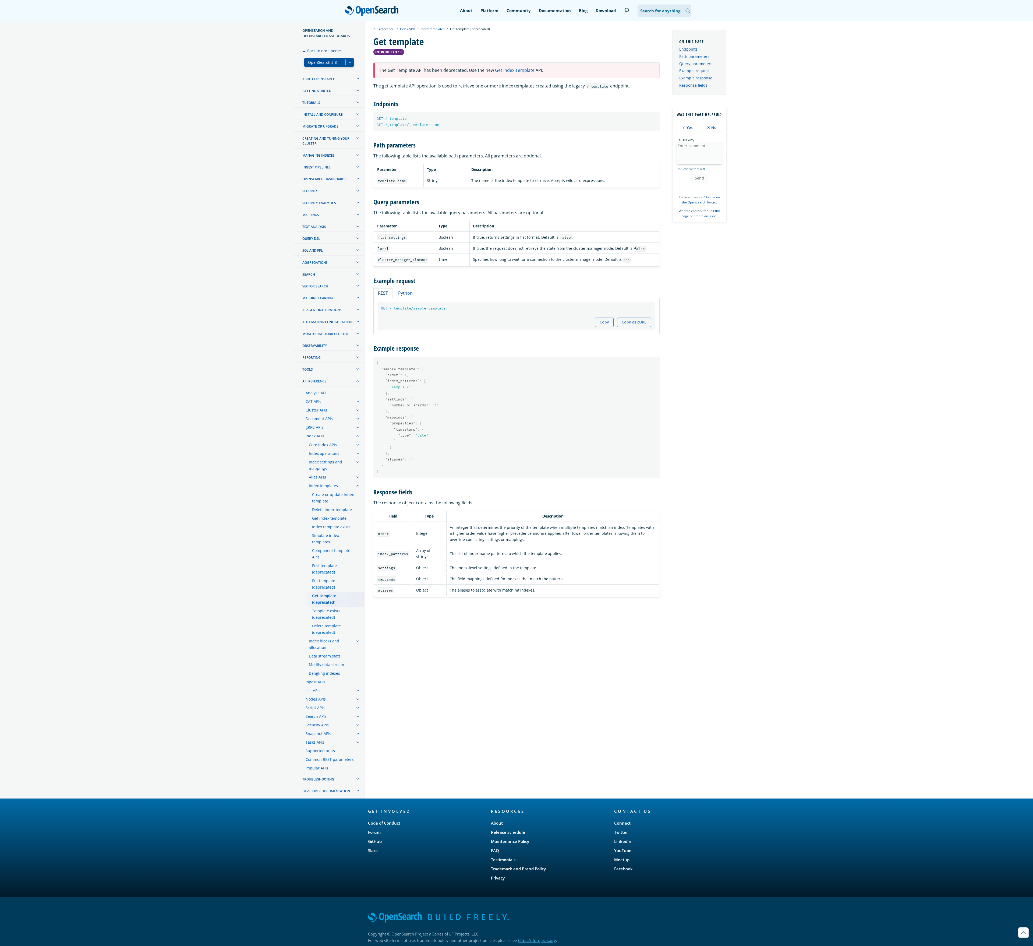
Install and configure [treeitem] (322, 114)
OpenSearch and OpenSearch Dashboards (326, 33)
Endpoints (688, 49)
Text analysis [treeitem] (314, 226)
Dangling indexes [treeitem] (324, 673)
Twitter (621, 832)
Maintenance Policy (510, 841)
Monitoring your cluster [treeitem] (325, 334)
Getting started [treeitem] (316, 91)
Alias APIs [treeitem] (317, 477)
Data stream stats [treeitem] (325, 656)
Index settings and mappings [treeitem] (325, 465)
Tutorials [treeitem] (311, 102)
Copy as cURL (634, 322)
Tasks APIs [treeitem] (315, 742)
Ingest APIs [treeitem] (315, 681)
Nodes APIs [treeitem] (316, 699)
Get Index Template (515, 70)
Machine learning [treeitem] (318, 298)
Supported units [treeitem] (320, 750)
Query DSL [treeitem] (311, 238)
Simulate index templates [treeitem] (325, 538)
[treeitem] (357, 78)
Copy (604, 322)
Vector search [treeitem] (315, 286)
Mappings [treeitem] (310, 215)
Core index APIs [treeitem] (323, 444)
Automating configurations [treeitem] (327, 322)
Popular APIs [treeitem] (317, 768)
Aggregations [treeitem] (315, 262)
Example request (694, 70)
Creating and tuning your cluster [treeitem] (325, 141)
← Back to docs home (321, 50)
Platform (489, 10)
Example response (695, 77)
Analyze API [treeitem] (316, 392)
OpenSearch (372, 11)
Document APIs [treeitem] (319, 418)
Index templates (433, 29)
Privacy (498, 878)
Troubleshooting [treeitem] (318, 779)
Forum (374, 832)
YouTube (622, 850)
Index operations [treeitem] (324, 453)
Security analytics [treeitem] (319, 203)
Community (519, 10)
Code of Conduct (384, 823)
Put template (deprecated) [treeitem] (323, 584)
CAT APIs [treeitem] (313, 401)
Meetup (621, 859)
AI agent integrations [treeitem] (322, 310)
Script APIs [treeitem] (315, 707)
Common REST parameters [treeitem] (330, 759)
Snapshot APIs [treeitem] (318, 733)
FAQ (495, 850)
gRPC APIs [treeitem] (314, 427)
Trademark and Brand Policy (518, 868)
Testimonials (503, 859)
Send (699, 178)
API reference (383, 29)
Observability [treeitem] (314, 345)
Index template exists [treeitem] (331, 526)
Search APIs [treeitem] (316, 716)
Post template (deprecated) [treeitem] (324, 569)
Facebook (623, 868)
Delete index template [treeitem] (332, 509)
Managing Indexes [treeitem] (318, 155)
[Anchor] (401, 103)
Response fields (693, 85)
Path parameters (694, 56)
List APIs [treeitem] (313, 690)
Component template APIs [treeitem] (331, 554)
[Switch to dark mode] (626, 10)
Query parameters (695, 63)
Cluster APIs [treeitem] (316, 410)
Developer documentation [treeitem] (326, 791)
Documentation (555, 10)
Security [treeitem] (310, 191)
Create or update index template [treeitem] (333, 498)
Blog (583, 10)
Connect (622, 823)
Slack (373, 850)
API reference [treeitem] (314, 381)
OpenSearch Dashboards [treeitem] (324, 179)
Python (405, 293)
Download (606, 10)
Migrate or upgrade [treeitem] (320, 126)
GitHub (375, 841)
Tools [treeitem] (307, 369)
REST (383, 293)
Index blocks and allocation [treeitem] (324, 644)
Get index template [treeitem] (329, 518)
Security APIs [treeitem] (317, 724)
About (466, 10)
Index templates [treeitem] (323, 485)
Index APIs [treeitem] (315, 435)
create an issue (705, 216)
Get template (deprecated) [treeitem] (324, 599)
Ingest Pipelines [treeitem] (316, 167)
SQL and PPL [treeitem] (312, 250)
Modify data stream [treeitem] (326, 664)
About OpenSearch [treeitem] (318, 79)
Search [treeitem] (308, 274)
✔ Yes (687, 127)
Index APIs (407, 29)
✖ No (712, 127)
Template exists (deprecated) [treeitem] (326, 614)
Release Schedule (508, 832)
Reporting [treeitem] (311, 357)
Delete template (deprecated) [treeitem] (326, 629)
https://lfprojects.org (537, 940)
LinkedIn (622, 841)
